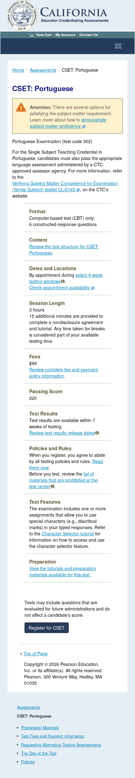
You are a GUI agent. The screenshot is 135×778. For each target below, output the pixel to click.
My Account (65, 34)
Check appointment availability (60, 287)
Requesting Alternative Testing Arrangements (61, 745)
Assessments (43, 70)
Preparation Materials (40, 727)
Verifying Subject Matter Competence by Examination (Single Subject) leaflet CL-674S (65, 186)
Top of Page (36, 653)
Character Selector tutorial (68, 533)
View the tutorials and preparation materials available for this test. (62, 571)
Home (18, 70)
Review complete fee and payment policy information (63, 372)
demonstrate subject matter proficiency (68, 122)
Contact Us (88, 34)
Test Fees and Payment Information (52, 736)
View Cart (43, 34)
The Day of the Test (39, 753)
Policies (28, 762)
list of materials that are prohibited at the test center (63, 480)
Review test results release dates (62, 433)
